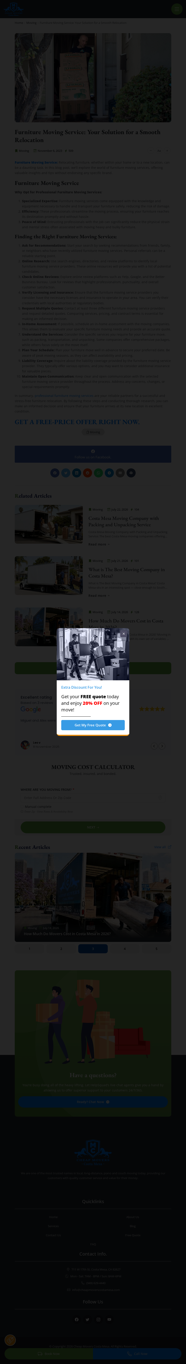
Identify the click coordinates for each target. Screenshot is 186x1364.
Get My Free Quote (90, 725)
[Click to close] (123, 633)
